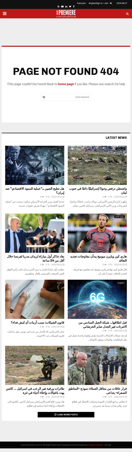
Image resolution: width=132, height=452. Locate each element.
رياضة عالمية (119, 217)
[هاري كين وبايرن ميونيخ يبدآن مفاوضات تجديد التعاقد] (97, 233)
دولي (60, 149)
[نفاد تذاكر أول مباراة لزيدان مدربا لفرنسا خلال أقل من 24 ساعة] (34, 233)
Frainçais (81, 3)
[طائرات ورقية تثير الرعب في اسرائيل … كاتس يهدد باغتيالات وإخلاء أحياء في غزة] (34, 365)
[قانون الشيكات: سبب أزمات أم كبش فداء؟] (34, 299)
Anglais (92, 3)
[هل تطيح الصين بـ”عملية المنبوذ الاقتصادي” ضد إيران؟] (34, 165)
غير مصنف (120, 149)
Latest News (116, 138)
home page (66, 84)
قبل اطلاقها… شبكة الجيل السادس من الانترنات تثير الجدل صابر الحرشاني (103, 324)
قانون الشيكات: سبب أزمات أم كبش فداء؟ (37, 322)
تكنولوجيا (121, 283)
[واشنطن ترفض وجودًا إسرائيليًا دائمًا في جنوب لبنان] (97, 165)
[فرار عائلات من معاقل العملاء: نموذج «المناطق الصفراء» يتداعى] (97, 365)
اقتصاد (59, 283)
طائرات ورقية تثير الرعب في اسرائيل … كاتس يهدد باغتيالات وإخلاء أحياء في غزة (35, 390)
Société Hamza (95, 445)
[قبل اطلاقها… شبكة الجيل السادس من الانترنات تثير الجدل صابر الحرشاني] (97, 299)
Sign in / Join (102, 3)
